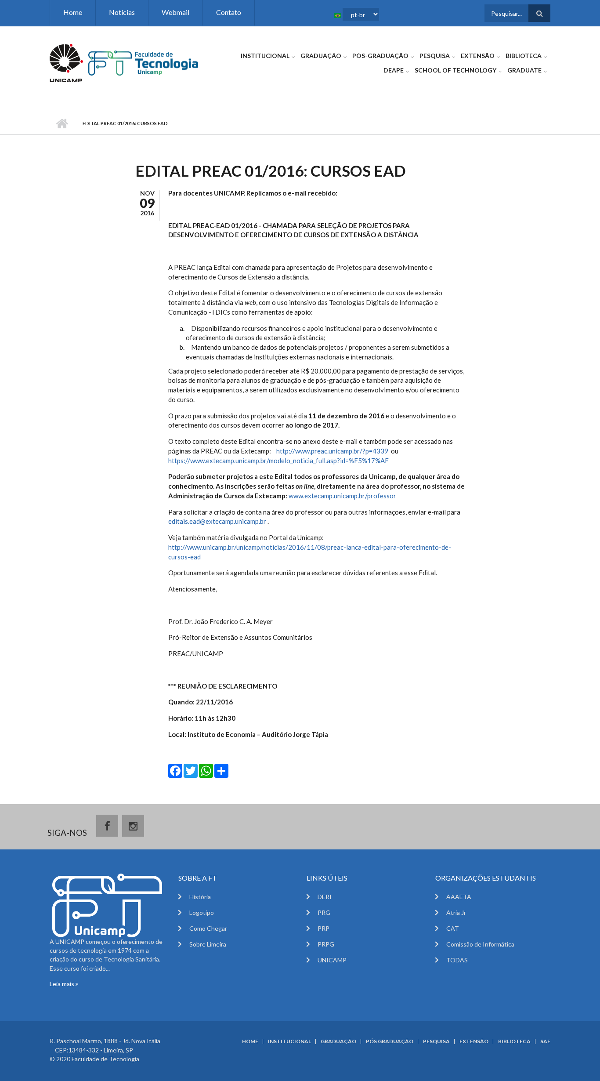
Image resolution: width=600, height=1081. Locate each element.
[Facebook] (175, 770)
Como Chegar (208, 928)
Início (62, 123)
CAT (452, 928)
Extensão (478, 55)
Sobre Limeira (207, 944)
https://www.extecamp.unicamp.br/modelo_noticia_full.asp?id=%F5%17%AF (278, 460)
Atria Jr (456, 912)
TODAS (457, 960)
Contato (228, 12)
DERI (325, 896)
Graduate (524, 70)
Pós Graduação (389, 1041)
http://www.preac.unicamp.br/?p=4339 (332, 451)
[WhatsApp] (206, 770)
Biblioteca (524, 55)
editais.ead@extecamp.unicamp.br (217, 521)
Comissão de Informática (480, 944)
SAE (545, 1041)
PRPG (326, 944)
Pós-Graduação (380, 55)
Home (72, 12)
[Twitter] (191, 770)
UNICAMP (332, 960)
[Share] (221, 770)
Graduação (320, 55)
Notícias (122, 12)
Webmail (175, 12)
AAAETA (458, 896)
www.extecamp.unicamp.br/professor (342, 496)
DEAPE (393, 70)
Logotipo (201, 912)
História (200, 896)
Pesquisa (434, 55)
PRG (324, 912)
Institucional (265, 55)
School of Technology (455, 70)
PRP (323, 928)
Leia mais (63, 983)
